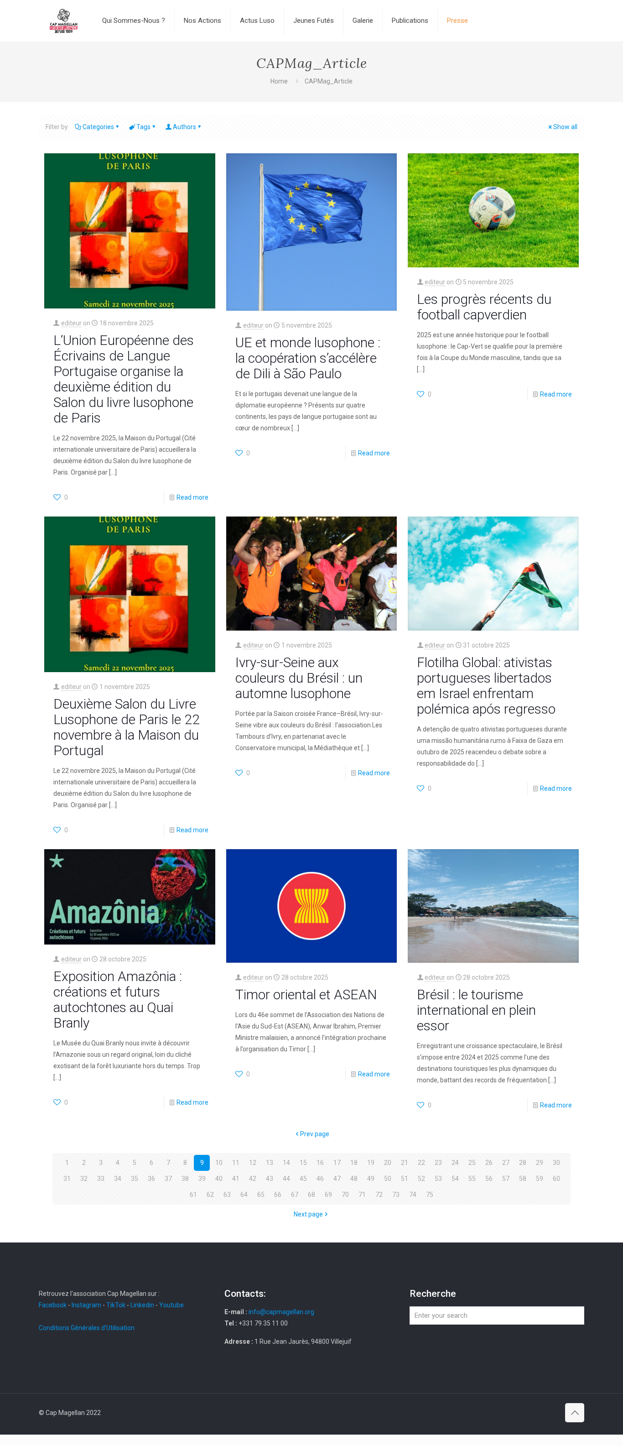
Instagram (86, 1305)
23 (438, 1162)
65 (261, 1194)
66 (277, 1194)
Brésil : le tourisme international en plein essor (476, 1010)
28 (522, 1162)
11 (235, 1162)
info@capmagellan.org (281, 1311)
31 (67, 1178)
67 (294, 1194)
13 (269, 1162)
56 (489, 1178)
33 (100, 1178)
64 (244, 1194)
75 (429, 1194)
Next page (308, 1214)
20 (387, 1162)
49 (370, 1178)
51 (404, 1178)
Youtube (171, 1305)
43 (269, 1178)
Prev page (314, 1134)
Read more (192, 497)
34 (117, 1178)
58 (522, 1178)
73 (396, 1194)
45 (303, 1178)
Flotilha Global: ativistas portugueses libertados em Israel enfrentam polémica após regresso (486, 685)
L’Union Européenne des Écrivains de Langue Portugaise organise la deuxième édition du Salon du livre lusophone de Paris (123, 379)
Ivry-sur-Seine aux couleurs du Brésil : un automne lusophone (299, 677)
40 (219, 1178)
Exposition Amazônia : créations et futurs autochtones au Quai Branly (117, 999)
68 (311, 1194)
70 (345, 1194)
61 (193, 1194)
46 (320, 1178)
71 (362, 1194)
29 (539, 1162)
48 (354, 1178)
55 (472, 1178)
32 (84, 1178)
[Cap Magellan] (63, 20)
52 (421, 1178)
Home (279, 81)
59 (539, 1178)
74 (412, 1194)
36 (151, 1178)
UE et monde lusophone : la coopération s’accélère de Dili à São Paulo (307, 357)
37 (168, 1178)
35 (134, 1178)
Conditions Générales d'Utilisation (87, 1327)
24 (455, 1162)
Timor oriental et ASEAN (306, 994)
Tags (143, 127)
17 (337, 1162)
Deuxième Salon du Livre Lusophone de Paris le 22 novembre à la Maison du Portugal (126, 727)
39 (202, 1178)
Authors (184, 127)
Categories (98, 127)
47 (337, 1178)
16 (320, 1162)
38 (185, 1178)
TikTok (115, 1305)
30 (556, 1162)
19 (370, 1162)
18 (354, 1162)
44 (286, 1178)
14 (286, 1162)
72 (379, 1194)
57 (505, 1178)
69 (328, 1194)
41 (235, 1178)
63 (227, 1194)
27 (505, 1162)
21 (404, 1162)
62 (210, 1194)
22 (421, 1162)
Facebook (53, 1305)
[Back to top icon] (574, 1412)
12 (252, 1162)
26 (489, 1162)
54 (455, 1178)
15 (303, 1162)
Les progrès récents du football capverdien (484, 307)
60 (556, 1178)
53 (438, 1178)
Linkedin (142, 1305)
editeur (71, 323)
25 (472, 1162)
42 (252, 1178)
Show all (565, 127)
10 (219, 1162)
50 (387, 1178)
